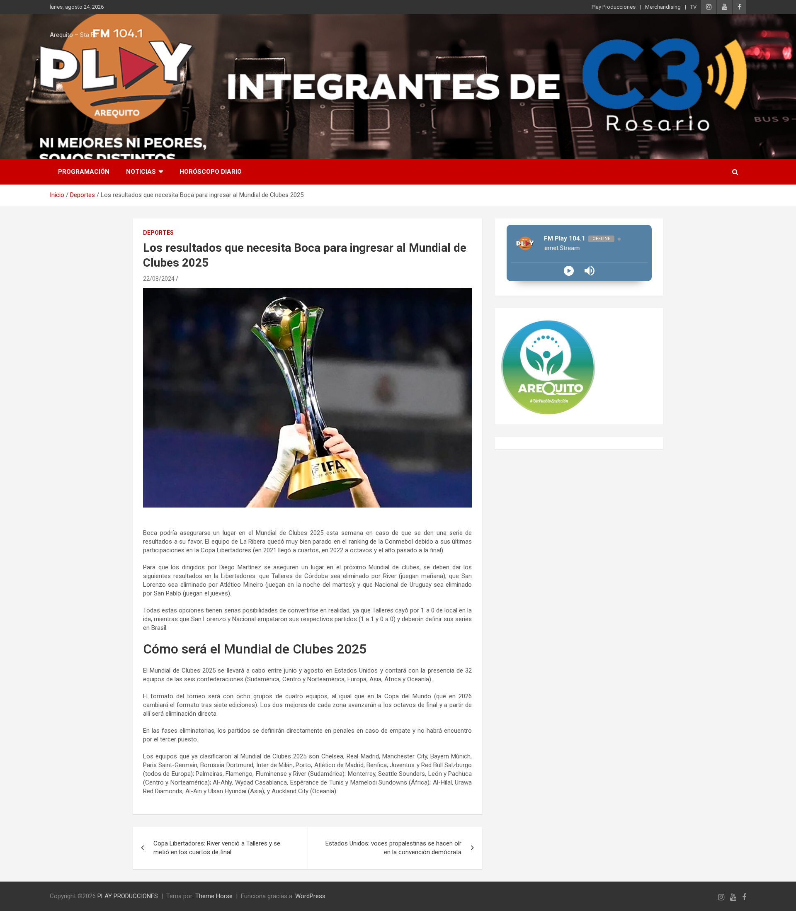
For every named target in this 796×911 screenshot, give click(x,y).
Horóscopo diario (211, 171)
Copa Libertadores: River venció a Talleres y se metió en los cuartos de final (216, 848)
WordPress (310, 896)
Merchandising (663, 7)
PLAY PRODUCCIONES (127, 896)
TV (693, 7)
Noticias (141, 171)
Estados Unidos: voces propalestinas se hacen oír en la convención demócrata (393, 848)
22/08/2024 (159, 278)
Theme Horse (214, 896)
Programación (83, 171)
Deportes (158, 232)
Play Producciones (614, 7)
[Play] (569, 271)
